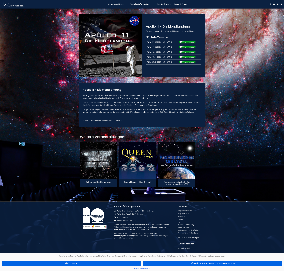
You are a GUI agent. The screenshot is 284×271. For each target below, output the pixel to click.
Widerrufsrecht (183, 227)
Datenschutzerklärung (186, 225)
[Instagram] (270, 4)
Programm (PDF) (183, 213)
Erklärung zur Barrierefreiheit (189, 230)
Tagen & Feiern (180, 4)
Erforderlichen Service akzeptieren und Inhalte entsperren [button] (212, 263)
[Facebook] (274, 4)
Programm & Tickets (115, 4)
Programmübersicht (185, 211)
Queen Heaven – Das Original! (137, 182)
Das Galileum (163, 4)
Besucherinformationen (140, 4)
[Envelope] (281, 4)
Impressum (182, 222)
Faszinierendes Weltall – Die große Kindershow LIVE (177, 183)
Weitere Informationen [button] (142, 268)
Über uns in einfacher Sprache (189, 233)
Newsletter (182, 216)
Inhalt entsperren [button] (71, 263)
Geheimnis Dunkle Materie (98, 182)
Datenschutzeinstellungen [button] (188, 237)
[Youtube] (277, 4)
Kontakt (180, 219)
